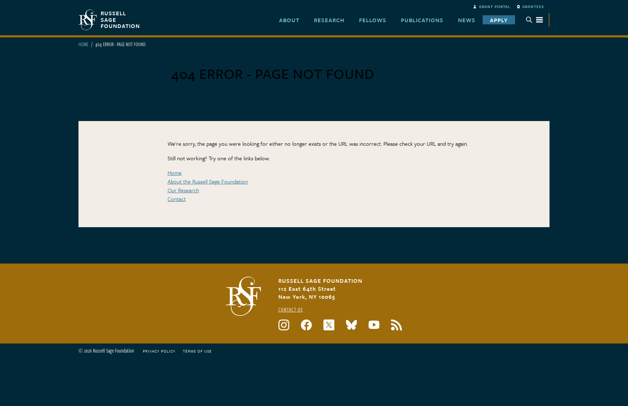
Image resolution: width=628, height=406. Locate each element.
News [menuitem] (466, 20)
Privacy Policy (159, 351)
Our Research (183, 190)
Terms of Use (197, 351)
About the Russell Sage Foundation (208, 181)
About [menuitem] (289, 20)
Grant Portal (495, 6)
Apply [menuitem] (499, 20)
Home (83, 44)
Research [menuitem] (329, 20)
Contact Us (290, 309)
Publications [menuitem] (422, 20)
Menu (534, 20)
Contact (177, 199)
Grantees (533, 6)
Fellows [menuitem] (372, 20)
